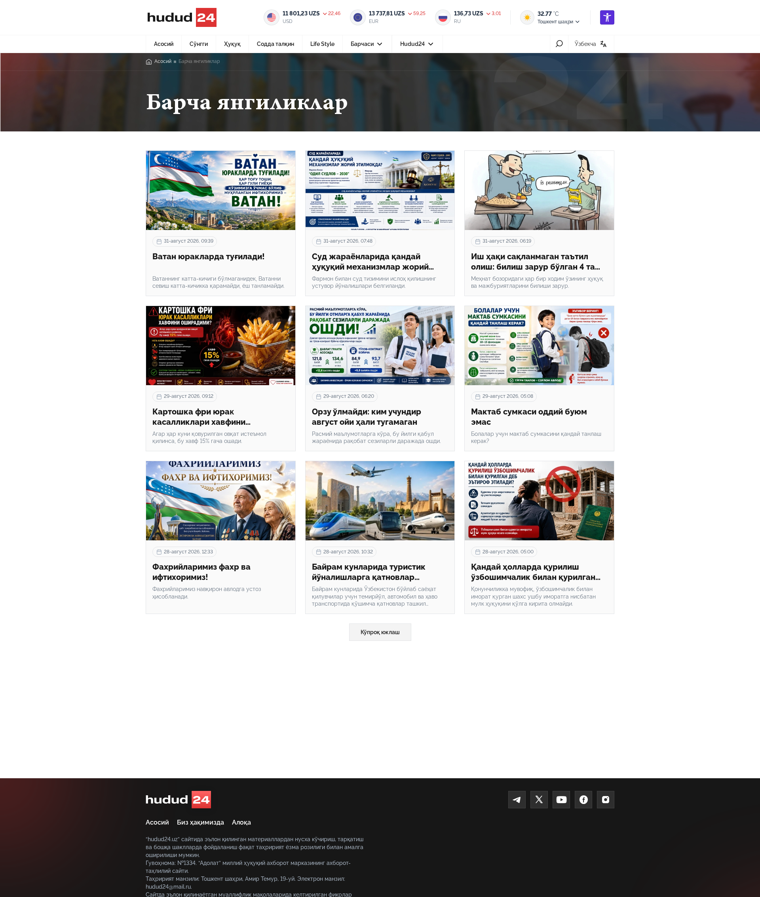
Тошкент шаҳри (555, 22)
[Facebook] (583, 799)
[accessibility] (607, 17)
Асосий (163, 44)
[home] (178, 799)
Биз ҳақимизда (200, 822)
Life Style (322, 44)
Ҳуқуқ (232, 44)
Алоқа (241, 822)
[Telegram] (517, 799)
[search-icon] (559, 44)
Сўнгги (199, 44)
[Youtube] (561, 799)
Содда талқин (275, 44)
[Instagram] (605, 799)
